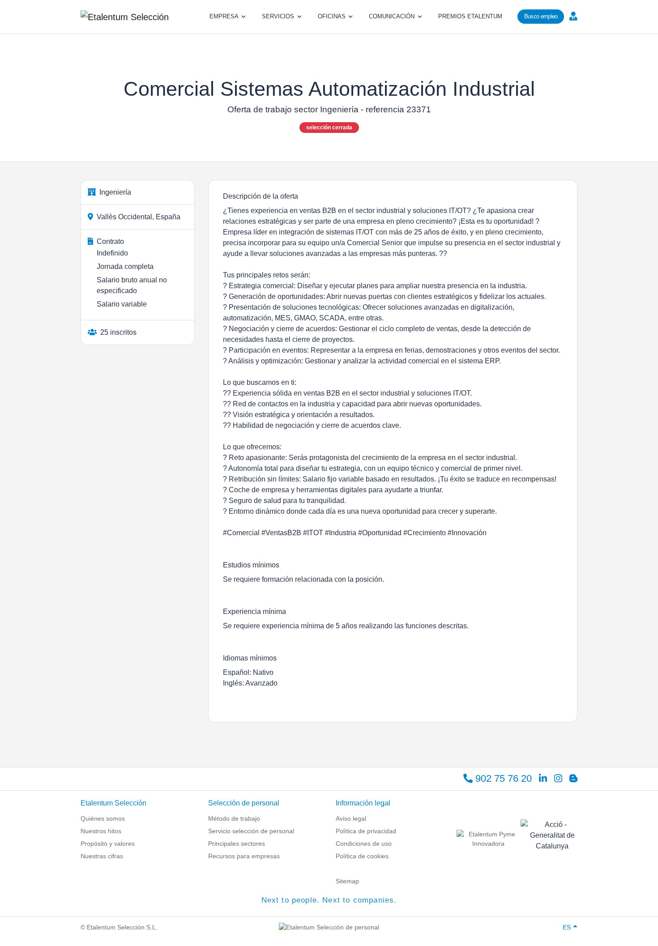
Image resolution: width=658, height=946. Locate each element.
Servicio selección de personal (251, 831)
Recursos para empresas (244, 856)
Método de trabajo (234, 818)
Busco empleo (541, 16)
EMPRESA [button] (224, 16)
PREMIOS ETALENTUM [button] (470, 16)
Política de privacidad (366, 831)
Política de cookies (362, 856)
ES (567, 927)
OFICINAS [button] (332, 16)
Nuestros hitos (101, 831)
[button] (572, 15)
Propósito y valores (108, 843)
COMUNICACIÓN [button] (391, 16)
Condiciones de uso (364, 843)
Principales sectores (236, 843)
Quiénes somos (103, 818)
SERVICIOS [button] (278, 16)
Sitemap (347, 881)
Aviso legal (351, 818)
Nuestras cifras (102, 856)
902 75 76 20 (502, 778)
